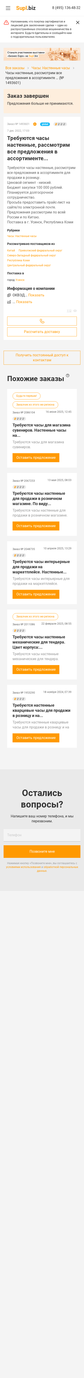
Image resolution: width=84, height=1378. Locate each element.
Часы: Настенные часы (22, 236)
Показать (36, 295)
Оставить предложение (36, 457)
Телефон (14, 835)
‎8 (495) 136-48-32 (66, 8)
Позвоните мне (42, 851)
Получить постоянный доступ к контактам (42, 357)
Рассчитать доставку (42, 332)
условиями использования (23, 867)
